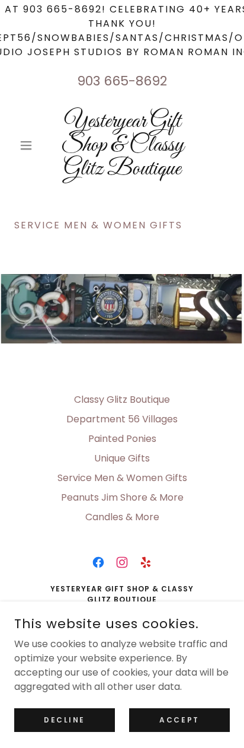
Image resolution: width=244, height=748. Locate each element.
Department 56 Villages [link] (122, 419)
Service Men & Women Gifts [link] (122, 478)
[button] (30, 145)
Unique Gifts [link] (122, 458)
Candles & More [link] (122, 517)
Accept (179, 719)
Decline (64, 719)
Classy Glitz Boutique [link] (122, 399)
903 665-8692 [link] (122, 81)
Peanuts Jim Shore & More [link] (122, 497)
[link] (122, 145)
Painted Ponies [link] (122, 438)
